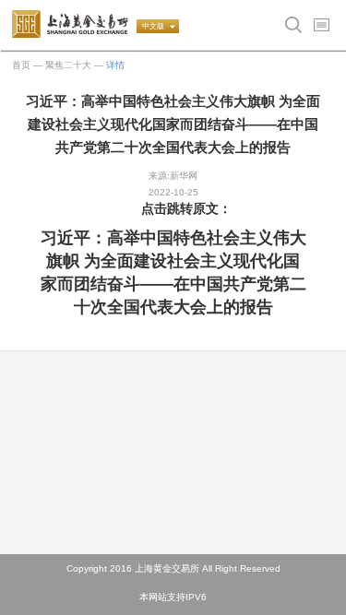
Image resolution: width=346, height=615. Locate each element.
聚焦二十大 (68, 65)
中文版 (153, 25)
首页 (21, 65)
